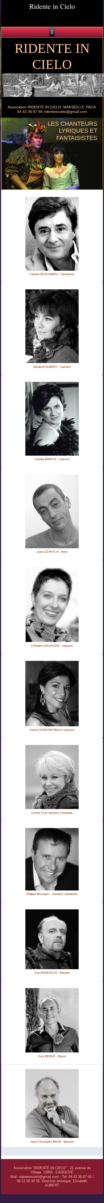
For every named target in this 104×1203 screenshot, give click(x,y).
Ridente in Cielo (52, 6)
